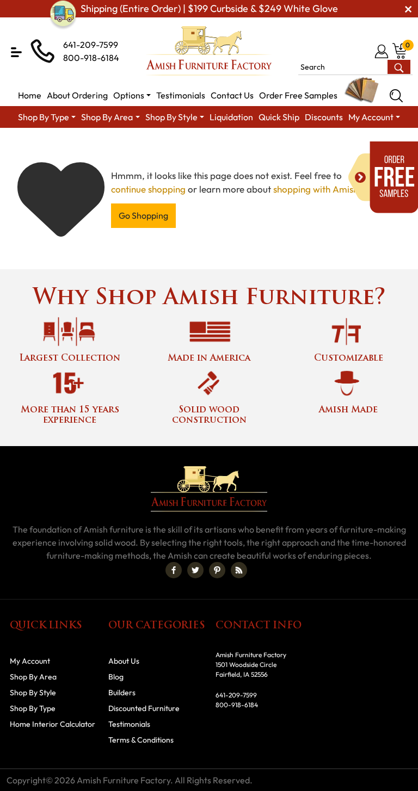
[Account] (382, 51)
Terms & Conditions (141, 740)
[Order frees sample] (383, 177)
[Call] (364, 51)
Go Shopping (143, 215)
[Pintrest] (217, 570)
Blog (116, 677)
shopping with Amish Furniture (335, 189)
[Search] (396, 95)
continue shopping (148, 189)
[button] (16, 52)
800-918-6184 (91, 57)
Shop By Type (33, 708)
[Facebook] (173, 570)
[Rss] (239, 570)
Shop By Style (33, 692)
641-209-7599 (90, 44)
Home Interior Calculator (52, 724)
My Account (30, 661)
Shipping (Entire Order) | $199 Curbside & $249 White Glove (209, 8)
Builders (122, 692)
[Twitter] (195, 570)
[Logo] (209, 51)
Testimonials (129, 724)
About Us (123, 661)
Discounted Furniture (144, 708)
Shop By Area (33, 677)
